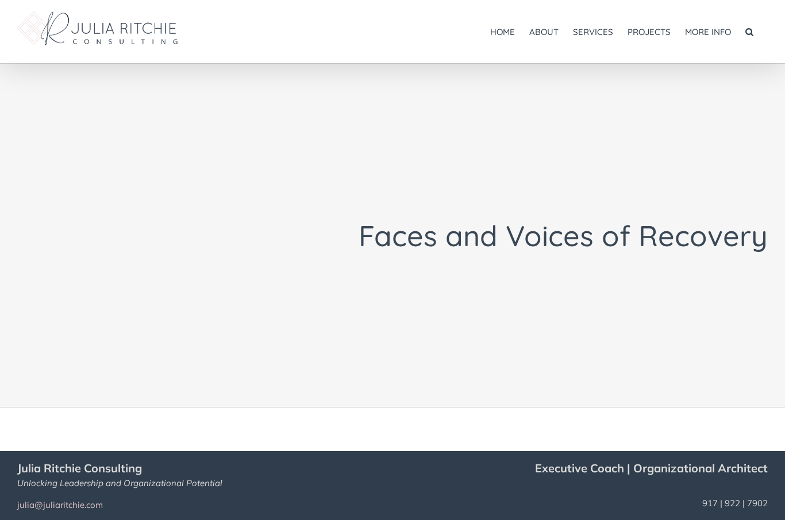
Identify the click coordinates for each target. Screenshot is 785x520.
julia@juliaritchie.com (60, 504)
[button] (749, 31)
